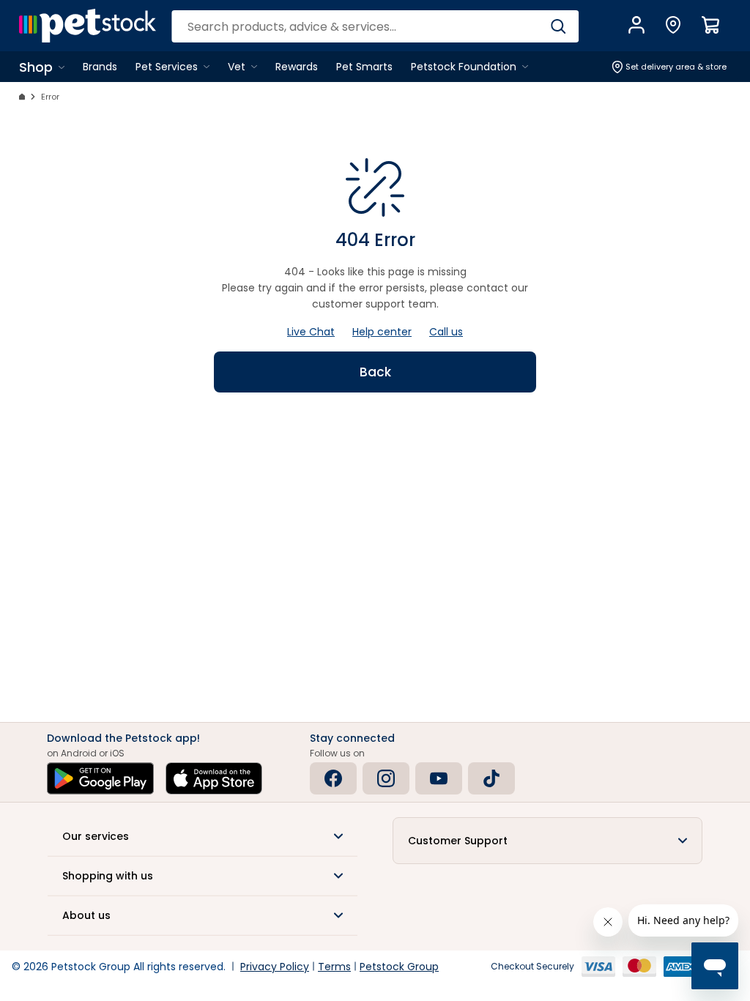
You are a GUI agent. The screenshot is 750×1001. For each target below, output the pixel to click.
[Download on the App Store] (214, 778)
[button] (202, 836)
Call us (446, 331)
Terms (334, 966)
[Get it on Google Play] (100, 778)
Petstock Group (399, 966)
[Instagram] (386, 778)
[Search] (559, 26)
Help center (382, 331)
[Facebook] (333, 778)
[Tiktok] (491, 778)
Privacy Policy (274, 966)
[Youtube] (438, 778)
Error (50, 97)
